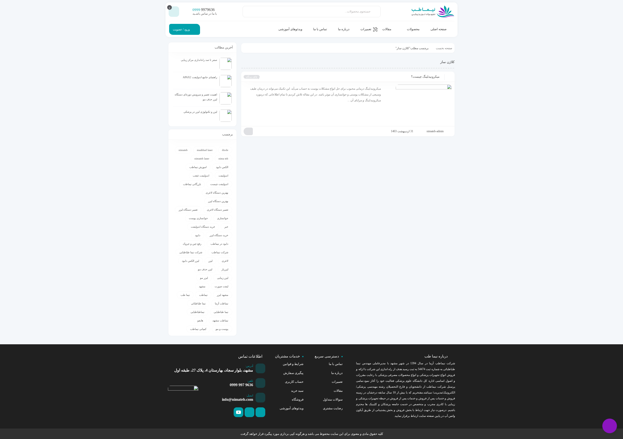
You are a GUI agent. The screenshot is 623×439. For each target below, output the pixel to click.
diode (225, 150)
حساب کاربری (294, 381)
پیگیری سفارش (293, 373)
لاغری (225, 260)
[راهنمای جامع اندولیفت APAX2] (226, 81)
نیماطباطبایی (197, 311)
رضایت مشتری (333, 408)
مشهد (202, 286)
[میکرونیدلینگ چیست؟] (418, 103)
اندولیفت (223, 175)
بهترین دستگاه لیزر (218, 201)
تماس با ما (336, 364)
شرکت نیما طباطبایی (190, 252)
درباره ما (337, 373)
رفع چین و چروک (192, 243)
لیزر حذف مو (205, 269)
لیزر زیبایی (222, 277)
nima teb (223, 158)
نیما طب (185, 294)
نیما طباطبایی (221, 311)
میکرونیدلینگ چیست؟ (425, 76)
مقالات (338, 390)
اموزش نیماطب (198, 167)
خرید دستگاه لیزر (219, 235)
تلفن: (250, 381)
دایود (197, 235)
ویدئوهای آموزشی (291, 408)
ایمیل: (249, 395)
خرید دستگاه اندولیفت (203, 226)
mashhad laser (205, 150)
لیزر (210, 260)
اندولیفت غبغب (201, 175)
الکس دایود (222, 167)
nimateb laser (201, 158)
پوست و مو (222, 328)
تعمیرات (337, 381)
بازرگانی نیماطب (192, 184)
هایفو (200, 320)
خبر (226, 226)
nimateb (183, 150)
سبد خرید (297, 390)
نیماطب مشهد (220, 320)
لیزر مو (204, 277)
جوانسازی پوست (198, 218)
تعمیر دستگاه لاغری (217, 209)
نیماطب (203, 294)
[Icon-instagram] (249, 412)
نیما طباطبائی (198, 303)
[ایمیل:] (260, 397)
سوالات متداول (333, 399)
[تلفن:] (260, 383)
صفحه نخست (444, 48)
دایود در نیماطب (219, 243)
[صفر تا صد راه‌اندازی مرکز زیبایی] (226, 64)
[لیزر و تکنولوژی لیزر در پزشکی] (226, 116)
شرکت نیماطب (219, 252)
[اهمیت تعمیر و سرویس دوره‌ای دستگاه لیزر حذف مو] (226, 98)
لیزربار (224, 269)
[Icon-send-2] (260, 412)
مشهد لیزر (222, 294)
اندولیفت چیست (219, 184)
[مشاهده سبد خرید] (174, 12)
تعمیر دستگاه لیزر (188, 209)
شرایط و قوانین (293, 364)
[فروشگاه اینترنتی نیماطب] (432, 11)
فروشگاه (297, 399)
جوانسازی (222, 218)
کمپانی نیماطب (198, 328)
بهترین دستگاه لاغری (217, 192)
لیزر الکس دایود (190, 260)
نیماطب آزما (221, 303)
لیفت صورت (221, 286)
